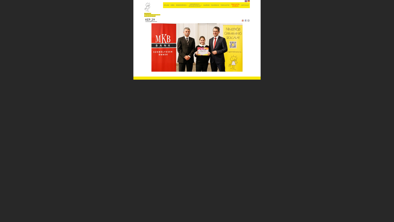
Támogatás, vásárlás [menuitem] (235, 5)
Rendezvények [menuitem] (181, 5)
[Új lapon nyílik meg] (245, 21)
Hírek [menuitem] (172, 5)
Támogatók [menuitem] (225, 5)
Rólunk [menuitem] (166, 5)
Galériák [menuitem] (206, 5)
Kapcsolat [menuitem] (245, 5)
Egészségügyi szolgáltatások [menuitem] (194, 5)
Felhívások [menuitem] (215, 5)
